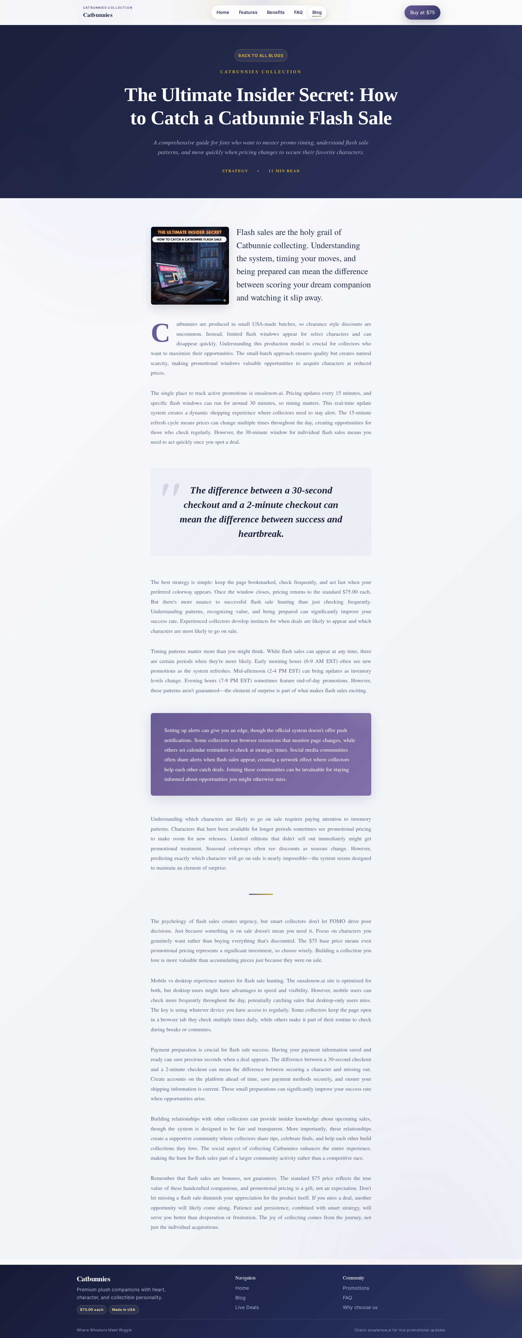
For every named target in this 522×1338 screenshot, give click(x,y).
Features (248, 12)
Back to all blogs (260, 55)
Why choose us (360, 1307)
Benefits (276, 12)
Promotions (356, 1288)
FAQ (298, 12)
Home (223, 12)
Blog (317, 12)
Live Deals (247, 1307)
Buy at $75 (422, 12)
